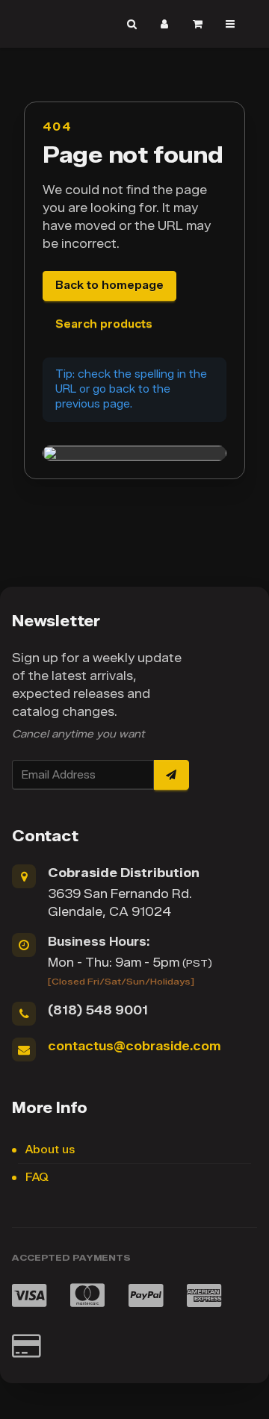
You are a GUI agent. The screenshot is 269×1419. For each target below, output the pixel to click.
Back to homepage (109, 285)
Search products (103, 324)
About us (50, 1150)
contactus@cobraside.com (134, 1046)
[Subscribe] (171, 775)
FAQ (37, 1177)
